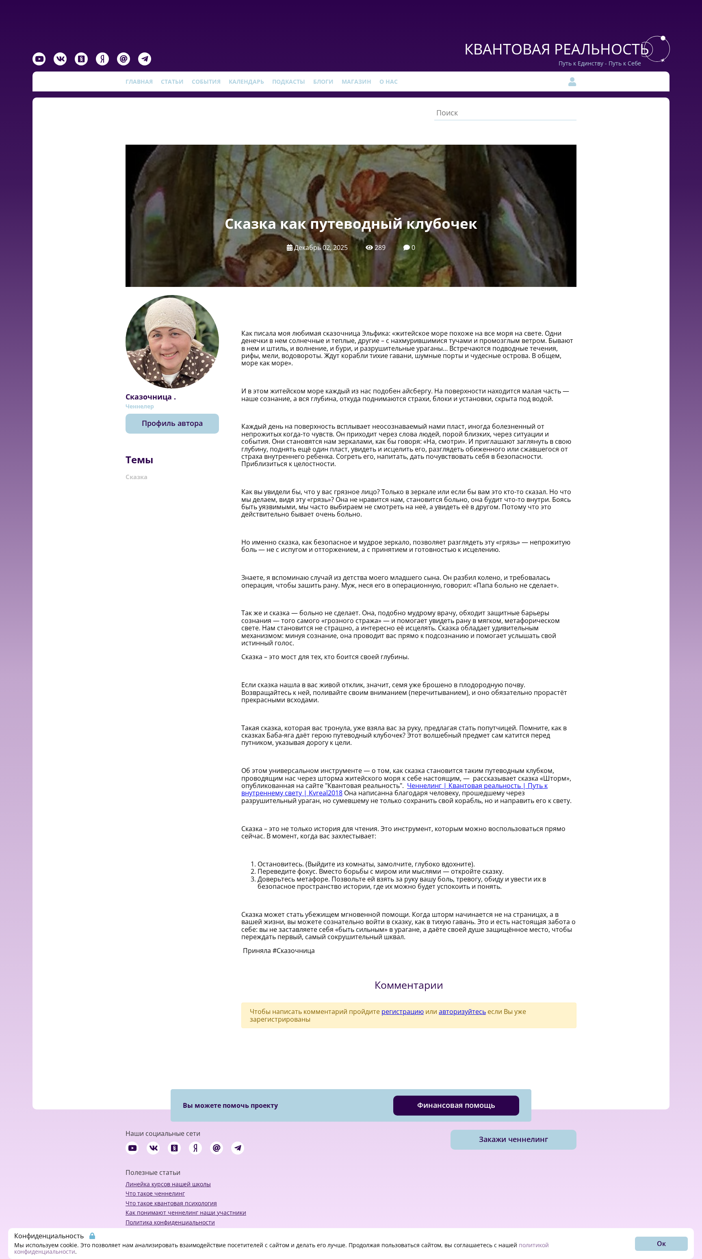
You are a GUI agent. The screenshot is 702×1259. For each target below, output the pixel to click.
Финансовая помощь (456, 1105)
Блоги (323, 81)
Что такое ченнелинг (155, 1193)
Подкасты (288, 81)
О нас (388, 81)
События (206, 81)
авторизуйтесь (462, 1011)
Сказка (136, 477)
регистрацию (402, 1011)
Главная (139, 81)
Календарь (246, 81)
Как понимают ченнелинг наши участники (186, 1212)
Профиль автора (172, 423)
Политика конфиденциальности (170, 1222)
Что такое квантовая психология (171, 1203)
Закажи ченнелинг (513, 1139)
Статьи (172, 81)
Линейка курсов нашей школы (168, 1184)
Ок (661, 1243)
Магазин (356, 81)
